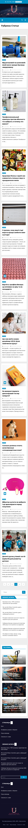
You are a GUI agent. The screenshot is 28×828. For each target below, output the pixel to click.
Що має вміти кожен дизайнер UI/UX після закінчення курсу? (11, 341)
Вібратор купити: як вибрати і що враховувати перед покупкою (14, 504)
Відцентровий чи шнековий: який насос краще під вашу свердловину (13, 65)
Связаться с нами (6, 736)
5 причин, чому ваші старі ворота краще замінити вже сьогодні (13, 232)
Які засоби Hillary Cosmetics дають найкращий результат (13, 676)
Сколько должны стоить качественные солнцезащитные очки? (12, 448)
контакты (24, 821)
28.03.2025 (6, 291)
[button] (22, 20)
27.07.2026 (7, 710)
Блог (2, 726)
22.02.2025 (6, 398)
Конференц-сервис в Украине (9, 729)
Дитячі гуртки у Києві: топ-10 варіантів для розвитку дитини (13, 559)
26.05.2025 (6, 183)
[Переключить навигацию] (25, 20)
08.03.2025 (6, 346)
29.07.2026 (7, 678)
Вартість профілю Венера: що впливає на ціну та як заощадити (12, 287)
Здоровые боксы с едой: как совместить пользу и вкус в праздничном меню (13, 178)
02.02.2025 (6, 509)
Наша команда (5, 733)
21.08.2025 (6, 69)
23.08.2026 (7, 662)
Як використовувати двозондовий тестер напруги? (10, 393)
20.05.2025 (6, 237)
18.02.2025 (6, 452)
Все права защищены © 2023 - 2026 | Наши (12, 821)
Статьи (4, 114)
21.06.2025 (6, 126)
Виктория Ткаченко (16, 69)
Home (4, 824)
